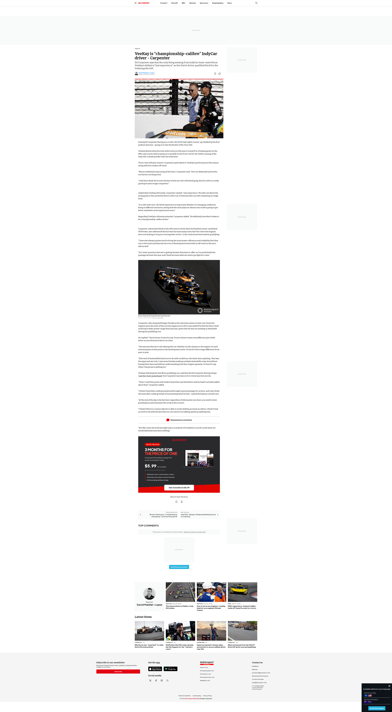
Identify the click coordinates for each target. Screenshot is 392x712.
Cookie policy (197, 695)
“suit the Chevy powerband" (150, 376)
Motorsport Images (158, 317)
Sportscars (204, 3)
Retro (230, 3)
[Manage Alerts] (182, 502)
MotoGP (174, 3)
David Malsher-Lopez (146, 72)
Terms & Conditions (184, 695)
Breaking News (217, 3)
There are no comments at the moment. (179, 532)
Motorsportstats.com (207, 677)
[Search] (256, 3)
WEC (183, 3)
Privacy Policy (207, 695)
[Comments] (220, 73)
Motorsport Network (192, 698)
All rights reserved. (205, 698)
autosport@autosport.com (261, 673)
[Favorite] (215, 73)
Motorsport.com (205, 674)
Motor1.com (204, 667)
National (192, 3)
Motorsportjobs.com (207, 671)
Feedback (255, 666)
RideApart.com (205, 680)
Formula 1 (163, 3)
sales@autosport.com (259, 682)
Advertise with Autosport (260, 676)
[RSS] (167, 680)
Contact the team (258, 679)
